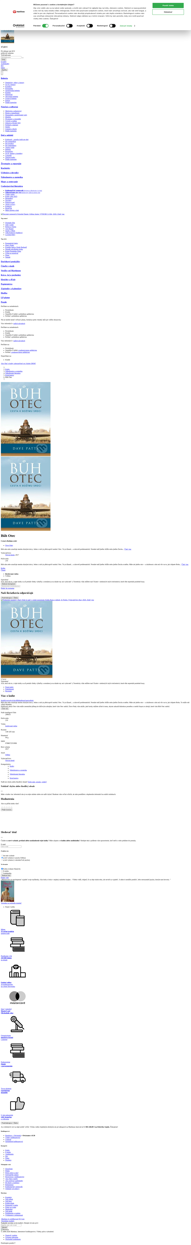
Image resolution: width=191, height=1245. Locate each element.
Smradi (7, 257)
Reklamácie (9, 1185)
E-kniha (6, 871)
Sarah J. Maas (10, 231)
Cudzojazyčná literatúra (12, 186)
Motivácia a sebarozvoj (13, 111)
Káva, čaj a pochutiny (11, 275)
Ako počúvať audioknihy (14, 1181)
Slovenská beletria (11, 96)
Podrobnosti (9, 689)
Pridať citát (5, 878)
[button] (95, 580)
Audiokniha (7, 873)
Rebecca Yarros (10, 227)
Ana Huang (9, 229)
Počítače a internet (11, 125)
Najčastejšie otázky (12, 1175)
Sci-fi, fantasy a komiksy (14, 153)
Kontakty (8, 1197)
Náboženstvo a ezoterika (12, 177)
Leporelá (8, 155)
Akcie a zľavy (10, 204)
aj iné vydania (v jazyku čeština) (14, 858)
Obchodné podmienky (13, 1239)
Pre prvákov (9, 143)
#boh (31, 700)
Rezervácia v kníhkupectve (14, 1177)
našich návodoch (19, 323)
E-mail (3, 844)
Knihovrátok (9, 1203)
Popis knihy (9, 687)
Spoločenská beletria (12, 91)
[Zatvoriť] (2, 837)
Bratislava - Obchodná (13, 1135)
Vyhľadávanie (6, 55)
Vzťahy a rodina (11, 121)
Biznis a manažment (12, 113)
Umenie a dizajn (11, 129)
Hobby (7, 127)
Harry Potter (9, 245)
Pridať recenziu (6, 810)
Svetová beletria (10, 98)
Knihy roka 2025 (11, 196)
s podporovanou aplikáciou (27, 350)
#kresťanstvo (25, 700)
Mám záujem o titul (12, 210)
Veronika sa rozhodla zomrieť (11, 903)
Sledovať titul (6, 875)
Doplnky (4, 70)
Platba (7, 1171)
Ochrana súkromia (11, 1237)
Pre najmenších (10, 141)
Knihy (3, 59)
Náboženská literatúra (12, 373)
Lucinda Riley (10, 235)
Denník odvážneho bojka (14, 249)
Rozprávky (9, 151)
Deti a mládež (7, 135)
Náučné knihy (10, 157)
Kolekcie (8, 206)
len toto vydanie (8, 856)
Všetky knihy (10, 194)
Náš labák (8, 1211)
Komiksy (8, 87)
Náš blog (8, 1201)
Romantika (9, 89)
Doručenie (9, 1169)
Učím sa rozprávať (11, 253)
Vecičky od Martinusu (11, 270)
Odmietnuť (168, 12)
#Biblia (18, 700)
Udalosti (8, 1139)
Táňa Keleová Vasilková (13, 233)
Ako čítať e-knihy (11, 1179)
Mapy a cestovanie (9, 181)
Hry (2, 66)
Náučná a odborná (9, 107)
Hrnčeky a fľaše (8, 279)
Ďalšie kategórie (11, 102)
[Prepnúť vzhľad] (2, 73)
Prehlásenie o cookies (12, 1213)
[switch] (69, 26)
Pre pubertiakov (10, 145)
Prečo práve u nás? (11, 1173)
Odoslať (4, 1227)
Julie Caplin (9, 225)
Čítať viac (127, 549)
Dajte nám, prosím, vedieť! (37, 782)
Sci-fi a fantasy (10, 85)
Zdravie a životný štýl (12, 123)
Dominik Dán (10, 223)
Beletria (4, 78)
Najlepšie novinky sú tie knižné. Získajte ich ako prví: (19, 1223)
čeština (7, 755)
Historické (8, 94)
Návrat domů (9, 555)
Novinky (8, 200)
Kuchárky (5, 168)
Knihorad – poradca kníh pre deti (16, 139)
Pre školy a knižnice (12, 1183)
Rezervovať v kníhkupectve (10, 586)
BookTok (8, 208)
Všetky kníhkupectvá (12, 1137)
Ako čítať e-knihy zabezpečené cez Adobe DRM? (18, 363)
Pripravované (10, 202)
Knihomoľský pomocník (14, 1187)
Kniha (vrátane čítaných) (11, 869)
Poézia (7, 100)
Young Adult (9, 147)
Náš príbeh (9, 1199)
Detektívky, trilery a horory (14, 83)
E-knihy (4, 62)
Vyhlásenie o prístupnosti (14, 1215)
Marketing (8, 1209)
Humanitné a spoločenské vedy (16, 115)
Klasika (8, 92)
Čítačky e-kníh (7, 266)
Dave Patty (9, 545)
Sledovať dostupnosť (8, 584)
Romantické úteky (11, 243)
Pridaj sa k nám (10, 1207)
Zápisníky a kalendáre (11, 288)
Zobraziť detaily (126, 26)
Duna (7, 255)
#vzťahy (13, 700)
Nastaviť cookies (11, 1235)
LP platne (5, 297)
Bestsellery (9, 198)
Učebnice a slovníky (10, 173)
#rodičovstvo (5, 700)
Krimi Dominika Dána (13, 251)
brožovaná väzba (11, 726)
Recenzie (8, 691)
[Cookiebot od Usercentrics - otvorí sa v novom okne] (18, 26)
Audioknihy (5, 64)
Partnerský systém (11, 1205)
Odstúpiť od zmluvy (12, 1189)
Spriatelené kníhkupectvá (14, 1141)
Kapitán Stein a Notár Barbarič (16, 247)
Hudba (4, 293)
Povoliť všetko (168, 5)
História (8, 117)
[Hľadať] (23, 57)
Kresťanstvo (9, 375)
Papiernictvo (6, 284)
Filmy (3, 68)
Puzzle (4, 302)
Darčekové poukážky (10, 261)
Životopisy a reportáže (13, 119)
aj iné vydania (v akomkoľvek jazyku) (16, 860)
